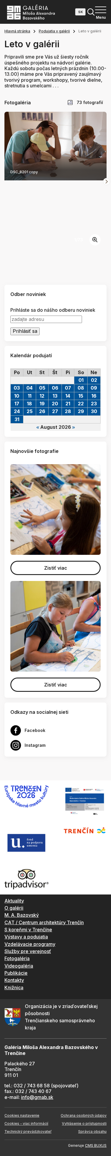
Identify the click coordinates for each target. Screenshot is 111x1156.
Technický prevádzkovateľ (28, 1131)
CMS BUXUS (96, 1145)
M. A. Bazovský (21, 915)
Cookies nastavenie (21, 1115)
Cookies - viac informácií (26, 1123)
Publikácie (16, 973)
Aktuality (14, 901)
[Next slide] (106, 181)
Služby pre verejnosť (27, 951)
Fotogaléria (17, 958)
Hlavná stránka (17, 31)
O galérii (13, 908)
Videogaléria (18, 966)
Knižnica (13, 987)
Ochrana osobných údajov (84, 1115)
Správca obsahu (92, 1131)
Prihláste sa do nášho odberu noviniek (52, 310)
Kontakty (14, 980)
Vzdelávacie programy (29, 944)
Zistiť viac (55, 568)
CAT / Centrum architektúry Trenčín (44, 922)
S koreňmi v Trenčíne (28, 930)
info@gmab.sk (37, 1097)
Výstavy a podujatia (26, 937)
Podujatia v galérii (54, 31)
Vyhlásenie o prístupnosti (84, 1123)
